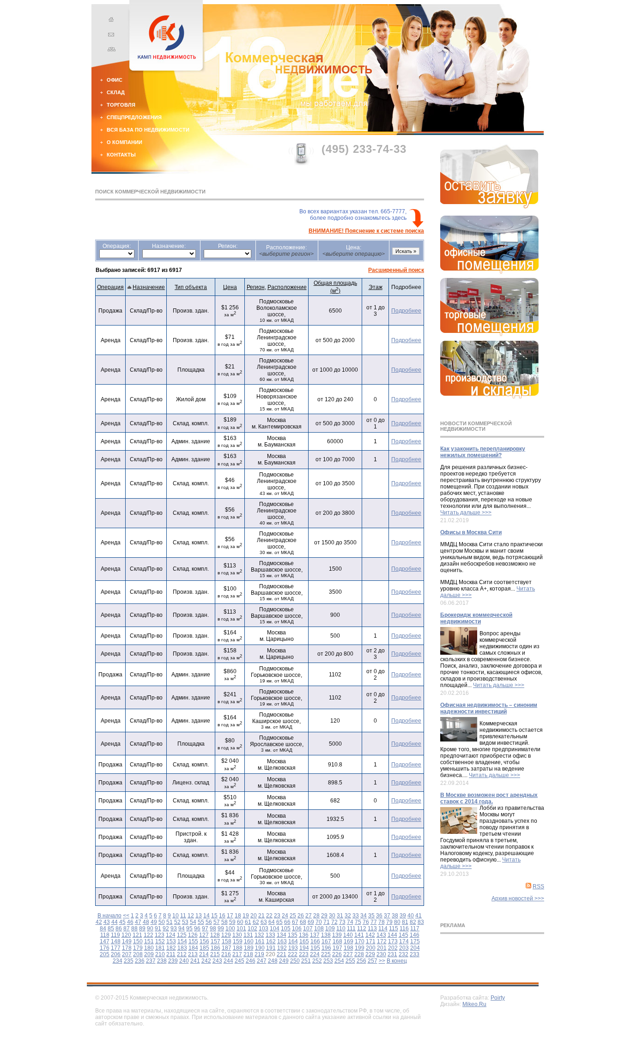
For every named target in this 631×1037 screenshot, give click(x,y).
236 (140, 961)
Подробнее (406, 310)
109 (330, 928)
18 (238, 915)
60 (240, 922)
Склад (116, 92)
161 (260, 941)
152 (160, 941)
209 (149, 954)
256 (361, 961)
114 (383, 928)
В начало (109, 915)
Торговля (121, 105)
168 (337, 941)
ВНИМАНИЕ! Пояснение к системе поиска (366, 231)
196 (326, 948)
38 (395, 915)
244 (228, 961)
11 (183, 915)
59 (232, 922)
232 (403, 954)
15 (214, 915)
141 (359, 935)
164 (293, 941)
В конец (397, 961)
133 (270, 935)
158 (226, 941)
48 (146, 922)
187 (226, 948)
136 (304, 935)
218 (248, 954)
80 (397, 922)
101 (241, 928)
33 (355, 915)
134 (281, 935)
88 (134, 928)
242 (206, 961)
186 (215, 948)
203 (404, 948)
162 (271, 941)
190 (260, 948)
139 (337, 935)
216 (226, 954)
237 (151, 961)
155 (193, 941)
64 (271, 922)
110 (341, 928)
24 (285, 915)
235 (128, 961)
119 (115, 935)
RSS (538, 886)
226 (337, 954)
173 (393, 941)
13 (198, 915)
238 (162, 961)
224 (315, 954)
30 (332, 915)
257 (372, 961)
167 (326, 941)
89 (142, 928)
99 (221, 928)
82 (413, 922)
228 (359, 954)
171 (371, 941)
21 (261, 915)
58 (224, 922)
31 (340, 915)
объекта (191, 287)
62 (256, 922)
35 (371, 915)
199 (359, 948)
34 (363, 915)
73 (342, 922)
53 (185, 922)
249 (284, 961)
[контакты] (110, 35)
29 (324, 915)
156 (204, 941)
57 (216, 922)
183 (182, 948)
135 (292, 935)
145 (403, 935)
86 (118, 928)
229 (370, 954)
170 (359, 941)
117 (414, 928)
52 (177, 922)
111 (351, 928)
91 (158, 928)
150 (138, 941)
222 (292, 954)
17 (230, 915)
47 (138, 922)
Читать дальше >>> (465, 512)
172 (382, 941)
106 (297, 928)
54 (193, 922)
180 (149, 948)
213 (193, 954)
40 (410, 915)
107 (308, 928)
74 (350, 922)
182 (171, 948)
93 (173, 928)
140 (348, 935)
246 (250, 961)
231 (392, 954)
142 (370, 935)
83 (421, 922)
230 (381, 954)
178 (127, 948)
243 (217, 961)
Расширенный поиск (396, 270)
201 (382, 948)
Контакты (121, 154)
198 (348, 948)
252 (317, 961)
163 (282, 941)
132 (259, 935)
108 (319, 928)
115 (393, 928)
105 (286, 928)
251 (306, 961)
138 (326, 935)
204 (415, 948)
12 (191, 915)
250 (295, 961)
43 (106, 922)
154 (182, 941)
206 (116, 954)
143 (381, 935)
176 (104, 948)
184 (193, 948)
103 (263, 928)
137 (315, 935)
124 (171, 935)
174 (404, 941)
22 (269, 915)
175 (415, 941)
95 (189, 928)
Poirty (498, 998)
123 (159, 935)
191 (271, 948)
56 (209, 922)
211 (171, 954)
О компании (124, 142)
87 (126, 928)
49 (154, 922)
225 (326, 954)
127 (204, 935)
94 (181, 928)
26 (300, 915)
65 (279, 922)
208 (138, 954)
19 (246, 915)
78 (381, 922)
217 (237, 954)
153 (171, 941)
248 (273, 961)
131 (248, 935)
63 (264, 922)
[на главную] (110, 20)
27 (308, 915)
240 (184, 961)
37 (387, 915)
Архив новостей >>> (517, 898)
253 (328, 961)
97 (205, 928)
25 (293, 915)
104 (274, 928)
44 (114, 922)
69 (311, 922)
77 (373, 922)
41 (418, 915)
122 (148, 935)
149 (127, 941)
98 (213, 928)
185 (204, 948)
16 (222, 915)
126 (193, 935)
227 (348, 954)
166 (315, 941)
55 (201, 922)
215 (215, 954)
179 (138, 948)
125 (182, 935)
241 (195, 961)
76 (366, 922)
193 (293, 948)
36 (379, 915)
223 (304, 954)
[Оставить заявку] (489, 206)
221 (281, 954)
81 (405, 922)
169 (348, 941)
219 (259, 954)
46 (130, 922)
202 (393, 948)
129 (226, 935)
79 (389, 922)
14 (206, 915)
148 (116, 941)
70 (319, 922)
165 (304, 941)
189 (249, 948)
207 (127, 954)
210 (160, 954)
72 (334, 922)
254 (339, 961)
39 (403, 915)
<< (126, 915)
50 (161, 922)
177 (116, 948)
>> (382, 961)
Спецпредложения (134, 117)
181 (160, 948)
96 (197, 928)
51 (169, 922)
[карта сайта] (110, 50)
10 (175, 915)
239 (173, 961)
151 (149, 941)
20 (253, 915)
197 (337, 948)
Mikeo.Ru (474, 1004)
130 (237, 935)
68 (303, 922)
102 (252, 928)
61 (248, 922)
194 (304, 948)
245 (239, 961)
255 (350, 961)
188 (238, 948)
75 (358, 922)
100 (230, 928)
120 (126, 935)
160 (249, 941)
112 (361, 928)
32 (348, 915)
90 (150, 928)
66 (287, 922)
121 (137, 935)
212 (182, 954)
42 (99, 922)
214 (204, 954)
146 (414, 935)
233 (414, 954)
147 (104, 941)
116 (404, 928)
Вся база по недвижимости (148, 130)
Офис (114, 80)
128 (215, 935)
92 (166, 928)
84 (103, 928)
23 (277, 915)
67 (295, 922)
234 (117, 961)
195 (315, 948)
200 (371, 948)
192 (282, 948)
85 (111, 928)
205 (104, 954)
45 (122, 922)
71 (326, 922)
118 (104, 935)
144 (392, 935)
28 (316, 915)
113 (372, 928)
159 (238, 941)
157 (215, 941)
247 (262, 961)
